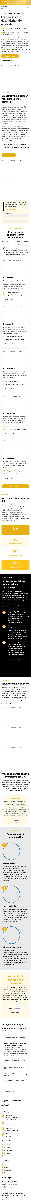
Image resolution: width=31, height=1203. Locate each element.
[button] (2, 809)
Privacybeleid (5, 1200)
